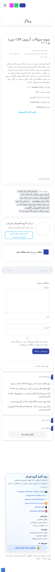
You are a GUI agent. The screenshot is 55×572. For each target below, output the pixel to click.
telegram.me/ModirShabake (35, 499)
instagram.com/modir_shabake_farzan (31, 492)
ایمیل (46, 328)
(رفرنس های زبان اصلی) (27, 191)
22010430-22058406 (37, 511)
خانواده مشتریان (41, 536)
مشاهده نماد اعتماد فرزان (25, 548)
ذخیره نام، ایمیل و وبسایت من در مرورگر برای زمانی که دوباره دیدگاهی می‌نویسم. (29, 343)
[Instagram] (12, 5)
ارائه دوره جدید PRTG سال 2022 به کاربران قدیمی (30, 402)
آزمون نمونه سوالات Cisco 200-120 (34, 194)
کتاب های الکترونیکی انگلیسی (37, 208)
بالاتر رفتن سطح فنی (40, 201)
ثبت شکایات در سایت (40, 525)
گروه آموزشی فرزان (30, 53)
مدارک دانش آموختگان (39, 539)
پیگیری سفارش (42, 519)
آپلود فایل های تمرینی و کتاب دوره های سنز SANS (30, 388)
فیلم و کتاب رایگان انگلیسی (39, 50)
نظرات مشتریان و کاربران (38, 532)
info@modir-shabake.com (35, 495)
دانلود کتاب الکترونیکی (28, 112)
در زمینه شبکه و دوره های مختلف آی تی (33, 204)
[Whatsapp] (16, 5)
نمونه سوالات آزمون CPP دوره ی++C (34, 211)
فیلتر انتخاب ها (28, 434)
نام (47, 317)
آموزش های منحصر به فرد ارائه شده (34, 198)
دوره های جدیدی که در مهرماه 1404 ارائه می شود (30, 383)
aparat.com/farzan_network (35, 503)
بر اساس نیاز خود (23, 201)
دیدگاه (46, 288)
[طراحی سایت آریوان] (2, 570)
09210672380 (40, 507)
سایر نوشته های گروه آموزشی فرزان (19, 235)
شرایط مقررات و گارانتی (38, 522)
